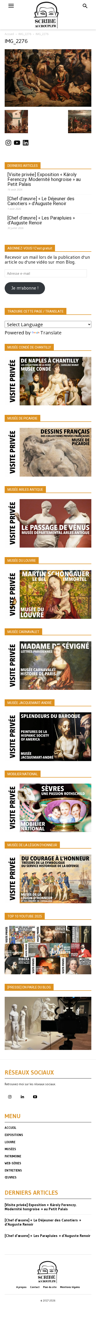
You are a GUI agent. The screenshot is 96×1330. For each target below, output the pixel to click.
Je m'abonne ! (24, 288)
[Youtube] (35, 1097)
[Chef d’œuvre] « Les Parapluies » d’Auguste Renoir (41, 220)
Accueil (9, 34)
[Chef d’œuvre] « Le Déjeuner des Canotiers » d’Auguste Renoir (40, 201)
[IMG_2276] (48, 105)
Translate (51, 332)
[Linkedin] (22, 1097)
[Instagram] (10, 1097)
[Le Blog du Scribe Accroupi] (48, 15)
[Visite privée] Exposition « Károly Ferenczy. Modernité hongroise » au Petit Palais (44, 179)
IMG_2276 (24, 34)
